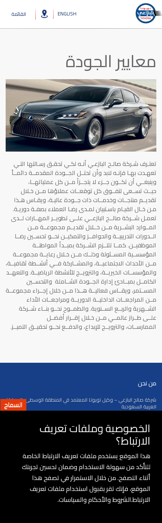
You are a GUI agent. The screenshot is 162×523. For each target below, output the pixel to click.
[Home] (148, 13)
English (67, 13)
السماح (13, 405)
